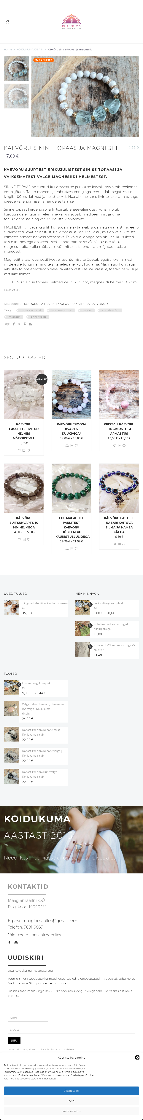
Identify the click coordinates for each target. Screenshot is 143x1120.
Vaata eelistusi (71, 1111)
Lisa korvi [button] (19, 450)
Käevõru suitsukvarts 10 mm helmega (23, 522)
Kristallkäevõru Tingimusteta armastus (119, 429)
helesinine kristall (31, 310)
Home (8, 49)
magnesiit (14, 316)
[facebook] (9, 942)
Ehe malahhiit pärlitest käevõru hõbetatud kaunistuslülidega (72, 527)
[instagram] (16, 942)
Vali (67, 445)
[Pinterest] (25, 324)
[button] (137, 1057)
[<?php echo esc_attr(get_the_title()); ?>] (23, 450)
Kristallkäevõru (110, 310)
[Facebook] (14, 324)
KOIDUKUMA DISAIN (30, 49)
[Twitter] (19, 324)
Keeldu (71, 1101)
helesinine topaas (61, 310)
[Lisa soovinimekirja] (28, 450)
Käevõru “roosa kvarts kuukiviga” (71, 429)
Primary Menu (135, 22)
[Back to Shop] (133, 147)
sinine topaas (38, 316)
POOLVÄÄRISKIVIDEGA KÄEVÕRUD (82, 304)
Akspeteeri (71, 1090)
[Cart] (7, 21)
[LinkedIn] (30, 324)
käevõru (87, 310)
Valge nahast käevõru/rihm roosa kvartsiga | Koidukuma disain (43, 708)
